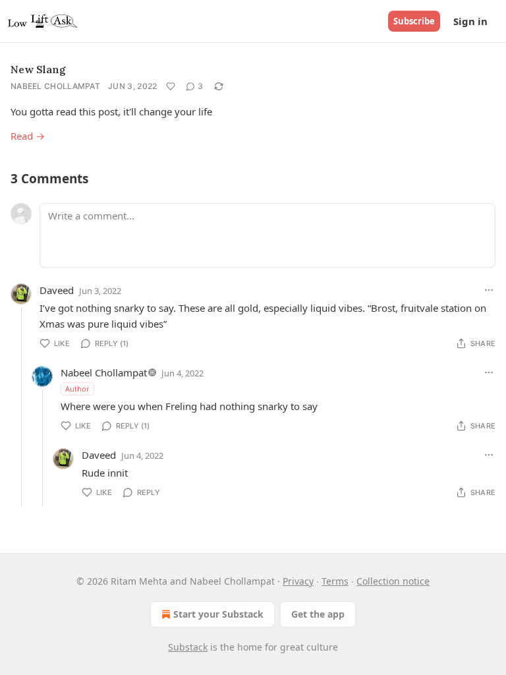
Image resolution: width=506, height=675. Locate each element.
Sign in (470, 21)
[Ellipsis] (488, 290)
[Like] (170, 86)
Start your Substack (218, 614)
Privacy (298, 581)
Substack (188, 647)
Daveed (57, 290)
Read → (28, 135)
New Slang (38, 69)
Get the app (318, 614)
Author (77, 389)
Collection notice (393, 581)
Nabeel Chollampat (55, 86)
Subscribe (414, 21)
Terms (335, 581)
